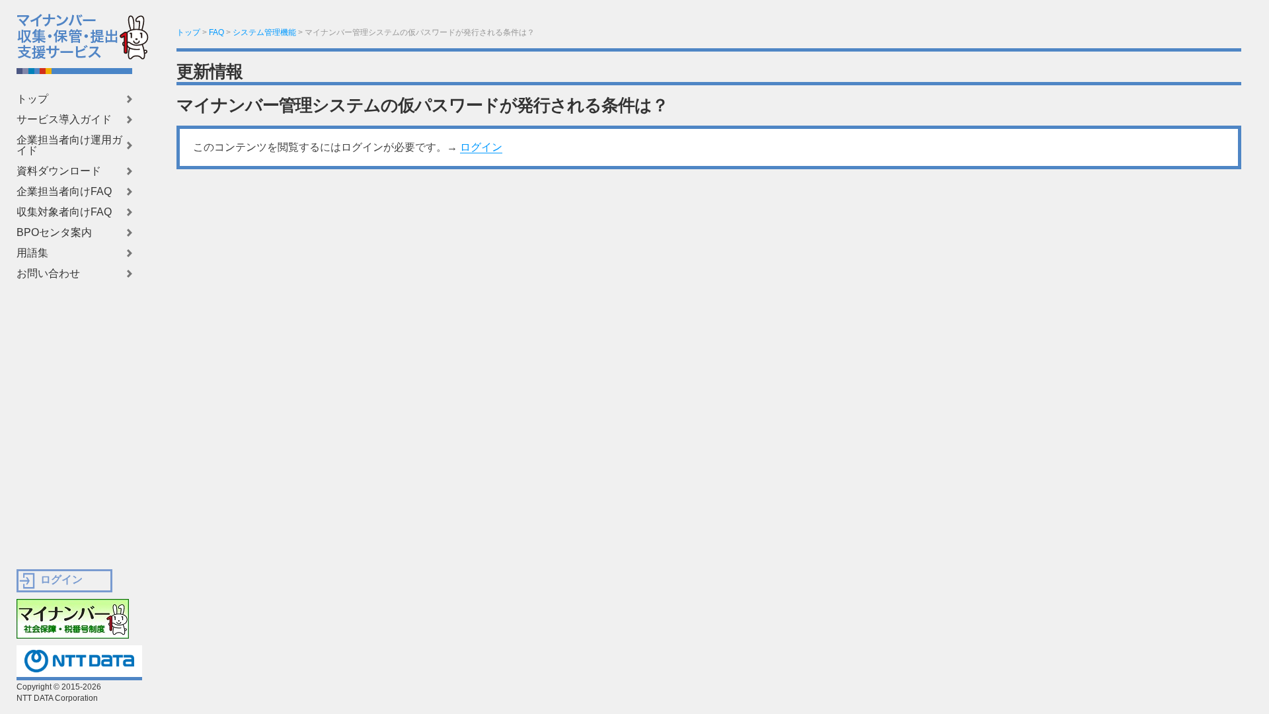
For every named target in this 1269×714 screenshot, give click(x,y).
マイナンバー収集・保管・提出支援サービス (59, 33)
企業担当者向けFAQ (64, 191)
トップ (32, 99)
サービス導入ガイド (64, 119)
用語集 (32, 253)
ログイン (481, 147)
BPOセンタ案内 (54, 232)
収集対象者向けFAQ (64, 212)
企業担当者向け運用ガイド (69, 145)
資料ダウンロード (59, 171)
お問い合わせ (48, 273)
